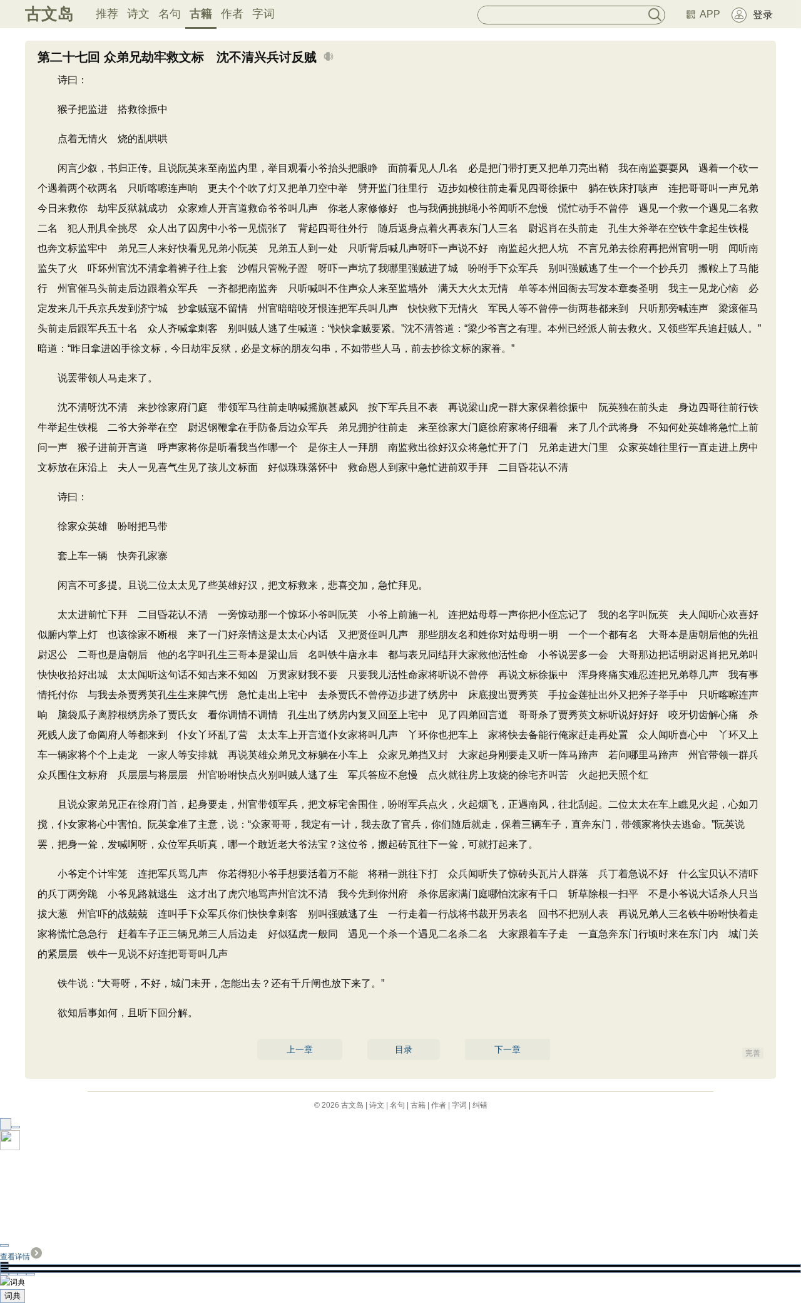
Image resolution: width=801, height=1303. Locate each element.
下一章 (507, 1049)
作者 (232, 14)
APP (710, 14)
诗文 (138, 14)
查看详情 (15, 1256)
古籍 (201, 14)
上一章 (300, 1049)
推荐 (107, 14)
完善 (752, 1053)
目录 (403, 1049)
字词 (263, 14)
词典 (12, 1295)
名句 (169, 14)
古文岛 (49, 13)
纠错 (479, 1105)
